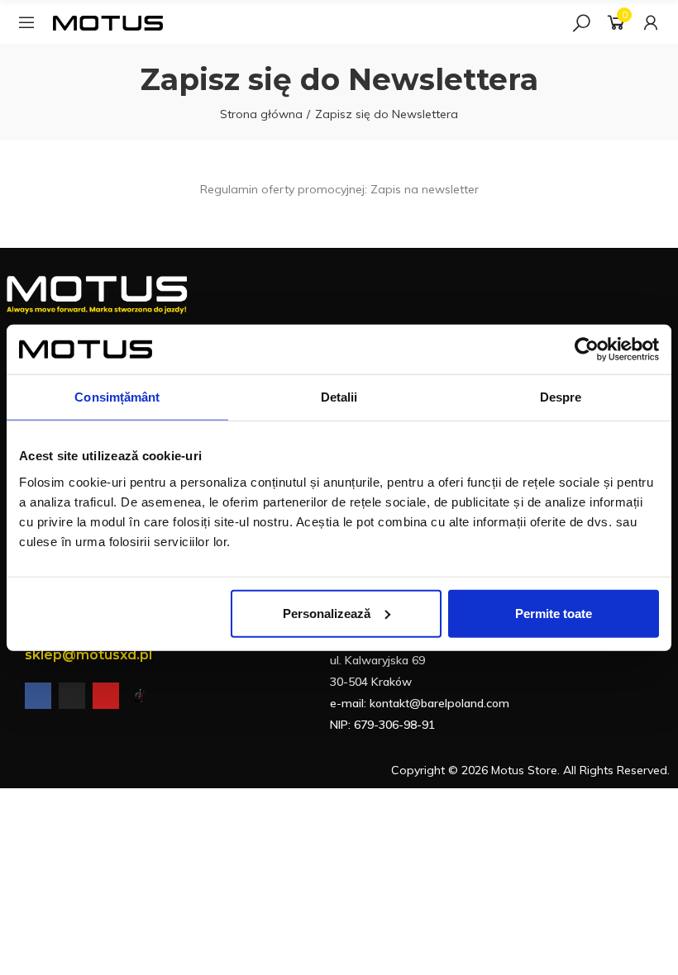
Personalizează (326, 613)
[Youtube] (106, 695)
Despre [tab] (561, 397)
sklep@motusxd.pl (88, 655)
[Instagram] (72, 695)
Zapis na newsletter (424, 189)
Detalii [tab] (339, 397)
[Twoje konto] (650, 22)
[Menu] (26, 22)
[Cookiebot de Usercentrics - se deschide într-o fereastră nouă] (586, 349)
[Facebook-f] (38, 695)
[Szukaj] (581, 22)
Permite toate (553, 613)
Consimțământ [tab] (117, 397)
